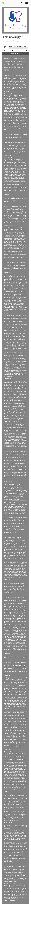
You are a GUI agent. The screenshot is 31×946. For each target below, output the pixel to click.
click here (6, 69)
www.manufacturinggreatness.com (14, 67)
